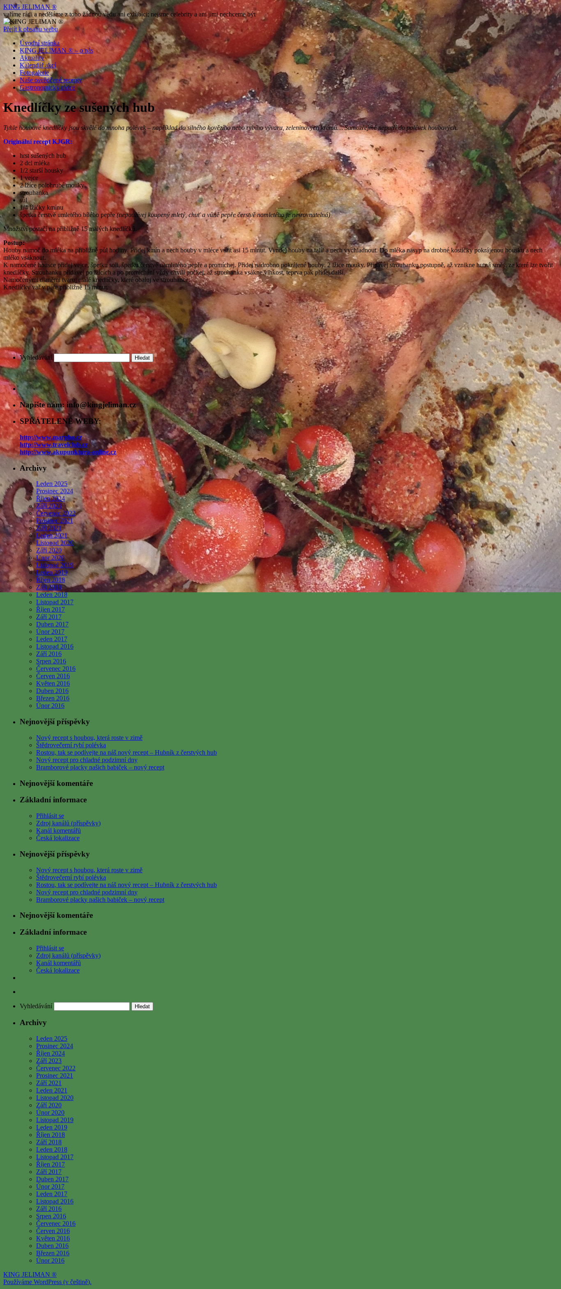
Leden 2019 (51, 572)
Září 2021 (49, 527)
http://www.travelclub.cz (54, 444)
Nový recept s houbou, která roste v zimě (89, 737)
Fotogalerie (34, 72)
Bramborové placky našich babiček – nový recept (100, 767)
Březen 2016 (52, 698)
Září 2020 (49, 550)
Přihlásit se (50, 815)
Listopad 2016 (55, 646)
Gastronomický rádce (47, 87)
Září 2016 (49, 653)
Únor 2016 (50, 705)
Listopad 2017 (55, 601)
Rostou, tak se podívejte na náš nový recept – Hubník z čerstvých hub (126, 752)
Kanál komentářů (58, 830)
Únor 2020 (50, 557)
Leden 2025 (51, 483)
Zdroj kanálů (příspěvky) (68, 823)
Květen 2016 (53, 683)
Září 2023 (49, 505)
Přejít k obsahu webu (30, 28)
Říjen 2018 (50, 579)
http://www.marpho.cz (51, 437)
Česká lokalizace (58, 837)
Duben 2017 (52, 624)
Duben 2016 (52, 690)
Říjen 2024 (50, 498)
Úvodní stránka (40, 42)
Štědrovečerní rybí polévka (71, 745)
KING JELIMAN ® (30, 6)
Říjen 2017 (50, 609)
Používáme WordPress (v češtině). (47, 1281)
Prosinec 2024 (54, 490)
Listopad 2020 (55, 542)
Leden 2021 (51, 535)
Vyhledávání (36, 357)
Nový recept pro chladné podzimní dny (87, 759)
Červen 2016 (53, 675)
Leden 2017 (51, 638)
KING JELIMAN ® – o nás (56, 50)
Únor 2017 (50, 631)
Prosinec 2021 (54, 520)
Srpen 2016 (51, 661)
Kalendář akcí (38, 65)
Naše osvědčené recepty (51, 79)
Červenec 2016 (56, 668)
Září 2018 (49, 587)
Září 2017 (49, 616)
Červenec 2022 (56, 513)
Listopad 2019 (55, 564)
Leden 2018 (51, 594)
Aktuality (32, 57)
